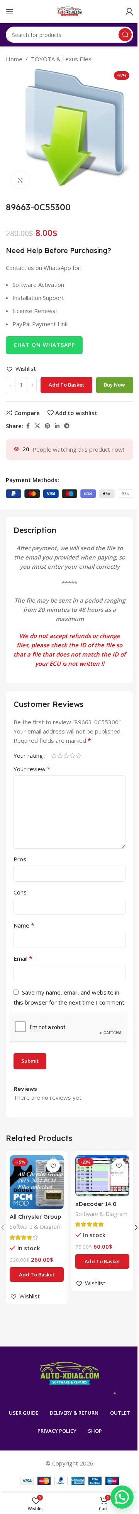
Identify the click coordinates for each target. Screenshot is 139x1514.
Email (23, 958)
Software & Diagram (36, 1226)
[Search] (125, 34)
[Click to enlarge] (20, 180)
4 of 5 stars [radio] (72, 756)
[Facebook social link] (27, 426)
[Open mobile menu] (9, 11)
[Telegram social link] (67, 426)
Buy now (114, 384)
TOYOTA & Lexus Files (61, 59)
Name (24, 925)
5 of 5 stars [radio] (78, 756)
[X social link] (37, 426)
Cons (20, 892)
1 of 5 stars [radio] (54, 756)
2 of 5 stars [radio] (60, 756)
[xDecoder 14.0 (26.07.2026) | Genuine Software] (102, 1175)
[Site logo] (69, 11)
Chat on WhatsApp (44, 344)
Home (14, 59)
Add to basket (66, 384)
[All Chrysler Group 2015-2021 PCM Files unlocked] (37, 1182)
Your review (32, 769)
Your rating (28, 756)
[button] (21, 368)
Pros (20, 859)
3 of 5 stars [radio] (66, 756)
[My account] (129, 11)
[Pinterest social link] (47, 426)
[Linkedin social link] (57, 426)
